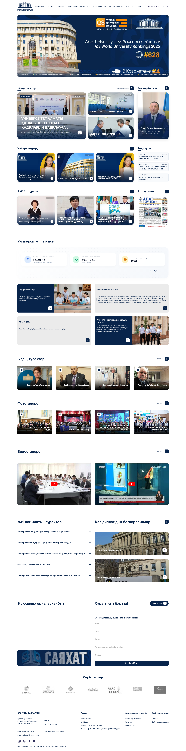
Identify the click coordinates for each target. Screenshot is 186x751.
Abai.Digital (151, 6)
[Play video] (54, 484)
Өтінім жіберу (131, 663)
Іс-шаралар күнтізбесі (133, 719)
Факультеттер (127, 6)
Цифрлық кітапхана (111, 6)
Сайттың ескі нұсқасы (160, 722)
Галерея (155, 719)
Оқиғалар (128, 722)
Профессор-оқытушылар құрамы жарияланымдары (100, 729)
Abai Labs (84, 722)
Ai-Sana (139, 6)
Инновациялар (86, 719)
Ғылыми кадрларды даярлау (91, 725)
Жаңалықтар (129, 725)
